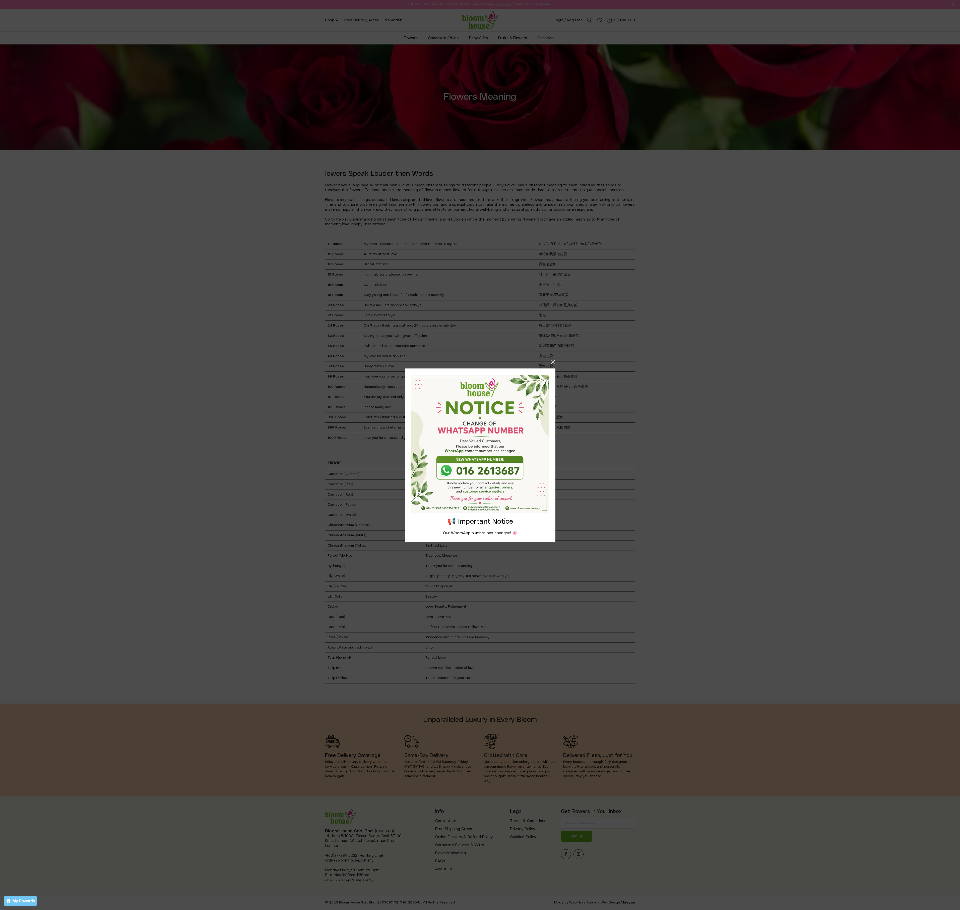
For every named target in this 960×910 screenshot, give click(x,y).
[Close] (553, 362)
